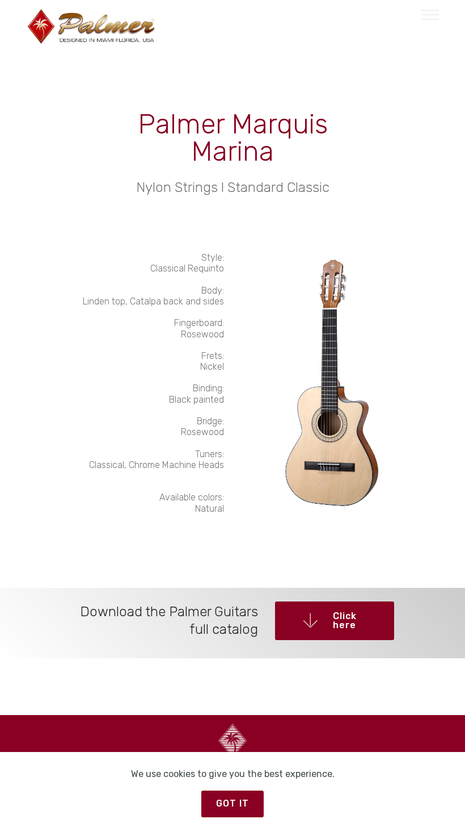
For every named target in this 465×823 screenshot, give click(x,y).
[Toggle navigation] (430, 14)
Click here (345, 620)
